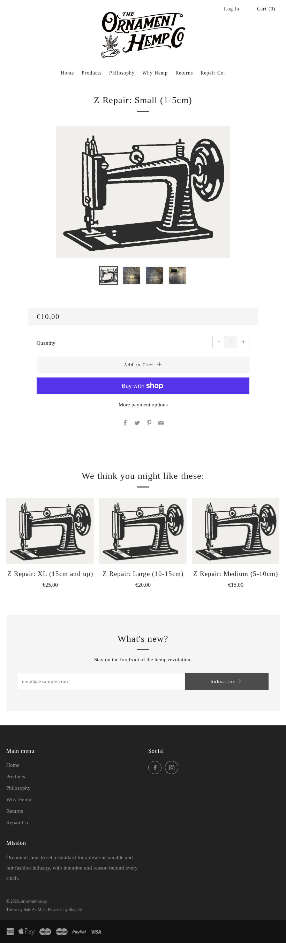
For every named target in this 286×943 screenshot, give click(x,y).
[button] (108, 275)
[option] (143, 192)
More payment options (143, 404)
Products (91, 73)
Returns (184, 73)
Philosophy (122, 73)
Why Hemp (155, 73)
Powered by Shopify (65, 909)
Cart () (266, 8)
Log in (231, 8)
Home (67, 73)
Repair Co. (213, 73)
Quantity (46, 343)
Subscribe (223, 681)
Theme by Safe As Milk (26, 909)
